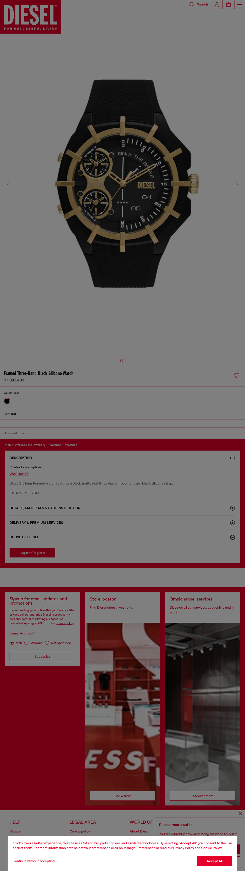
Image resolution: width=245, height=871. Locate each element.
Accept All (215, 861)
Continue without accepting (34, 861)
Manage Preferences (139, 848)
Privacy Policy (183, 848)
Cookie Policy (211, 848)
